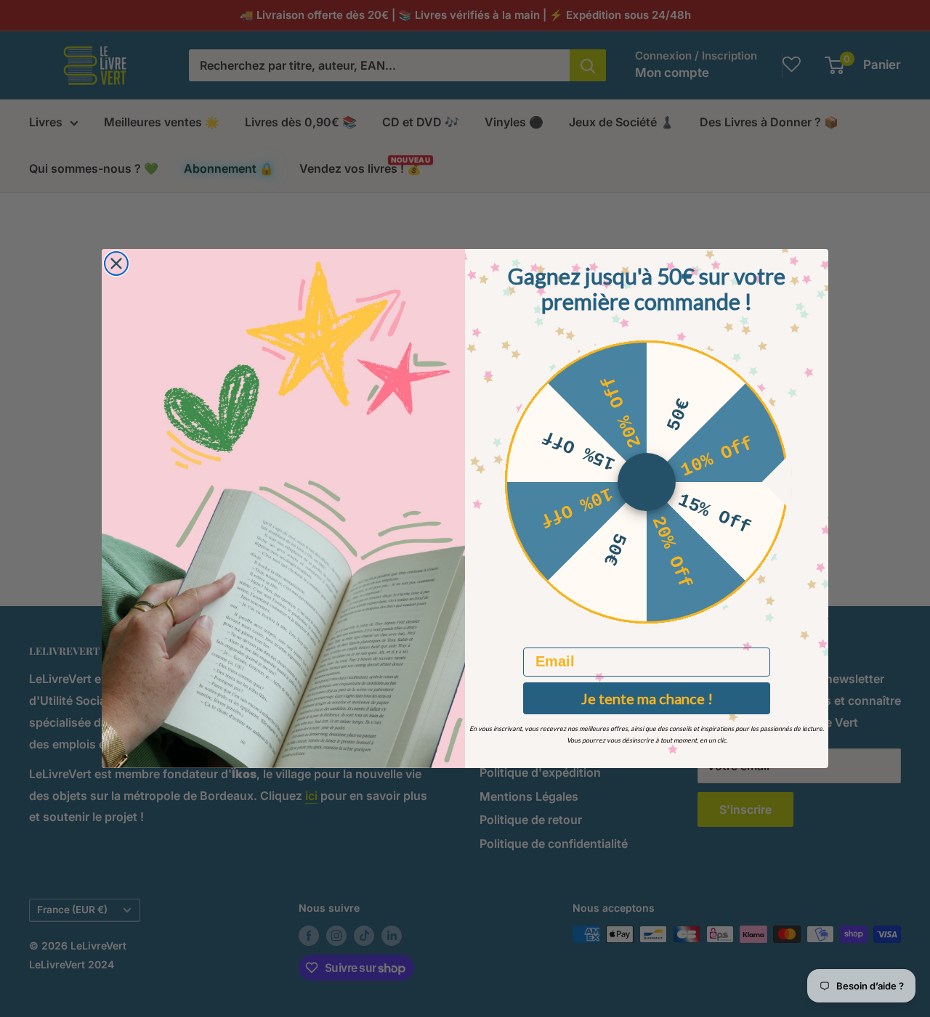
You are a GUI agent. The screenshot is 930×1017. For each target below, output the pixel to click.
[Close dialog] (116, 263)
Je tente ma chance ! (647, 698)
